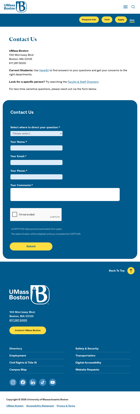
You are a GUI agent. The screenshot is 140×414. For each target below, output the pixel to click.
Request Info (89, 19)
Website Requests (87, 370)
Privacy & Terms (66, 405)
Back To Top (117, 271)
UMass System (15, 405)
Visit (107, 19)
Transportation (85, 355)
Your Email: (17, 156)
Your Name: (17, 142)
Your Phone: (17, 171)
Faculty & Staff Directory (83, 82)
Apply (121, 19)
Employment (17, 355)
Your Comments (20, 185)
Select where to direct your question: (34, 127)
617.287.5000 (18, 320)
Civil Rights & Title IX (23, 363)
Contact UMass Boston (28, 330)
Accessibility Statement (40, 405)
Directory (15, 348)
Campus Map (18, 370)
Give (132, 20)
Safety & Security (87, 348)
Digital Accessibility (88, 363)
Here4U (44, 70)
